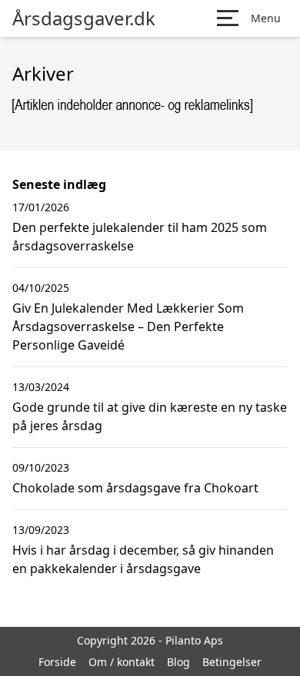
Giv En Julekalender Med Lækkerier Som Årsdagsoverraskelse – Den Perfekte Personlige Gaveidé (128, 326)
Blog (178, 661)
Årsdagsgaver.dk (83, 18)
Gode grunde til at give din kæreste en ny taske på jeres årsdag (149, 416)
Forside (57, 661)
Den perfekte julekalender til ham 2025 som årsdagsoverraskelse (139, 236)
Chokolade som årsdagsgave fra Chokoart (135, 487)
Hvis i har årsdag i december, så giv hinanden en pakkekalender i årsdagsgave (143, 559)
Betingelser (232, 661)
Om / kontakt (121, 661)
